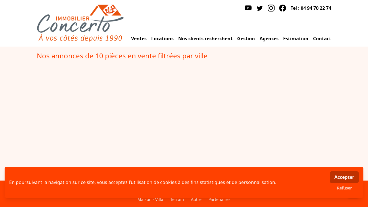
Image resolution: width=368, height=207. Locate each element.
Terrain (177, 199)
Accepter (344, 177)
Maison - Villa (150, 199)
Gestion (246, 38)
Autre (196, 199)
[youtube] (248, 8)
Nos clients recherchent (205, 38)
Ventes (139, 38)
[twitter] (259, 8)
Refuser (344, 188)
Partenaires (219, 199)
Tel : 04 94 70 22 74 (311, 8)
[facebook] (282, 8)
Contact (322, 38)
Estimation (295, 38)
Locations (162, 38)
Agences (269, 38)
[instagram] (271, 8)
